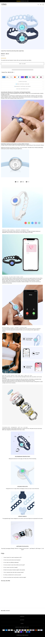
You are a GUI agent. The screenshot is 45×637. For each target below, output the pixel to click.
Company (22, 616)
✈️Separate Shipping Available (22, 86)
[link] (4, 4)
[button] (3, 58)
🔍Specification (22, 81)
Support (22, 619)
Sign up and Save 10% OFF (22, 627)
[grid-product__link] (9, 591)
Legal (22, 623)
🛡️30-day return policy (22, 88)
